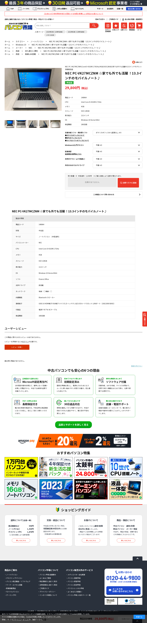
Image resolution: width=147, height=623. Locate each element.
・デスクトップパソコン (13, 578)
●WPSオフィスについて (73, 138)
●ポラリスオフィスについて (74, 135)
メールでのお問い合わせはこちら (122, 590)
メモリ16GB (50, 35)
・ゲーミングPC (10, 595)
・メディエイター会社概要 (75, 574)
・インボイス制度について (47, 595)
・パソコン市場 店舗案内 (47, 574)
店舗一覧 (120, 8)
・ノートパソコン (11, 574)
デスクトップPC (43, 8)
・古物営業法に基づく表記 (47, 585)
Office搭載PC (62, 8)
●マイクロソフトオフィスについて (77, 140)
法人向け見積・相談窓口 (133, 19)
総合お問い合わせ (134, 9)
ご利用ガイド (113, 19)
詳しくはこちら (21, 540)
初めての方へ (100, 19)
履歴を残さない (136, 366)
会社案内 (110, 8)
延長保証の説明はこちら (73, 154)
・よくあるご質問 (44, 578)
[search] (94, 25)
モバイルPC (79, 8)
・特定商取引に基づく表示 (47, 581)
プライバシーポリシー (21, 619)
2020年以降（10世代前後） (55, 32)
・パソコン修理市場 (73, 581)
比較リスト (145, 321)
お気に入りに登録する (137, 62)
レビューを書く (17, 347)
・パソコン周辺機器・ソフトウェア (17, 581)
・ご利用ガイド (43, 588)
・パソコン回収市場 (73, 585)
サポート (100, 8)
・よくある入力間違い (74, 591)
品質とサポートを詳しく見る (73, 424)
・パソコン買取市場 (73, 578)
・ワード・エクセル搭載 (13, 585)
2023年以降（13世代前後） (76, 32)
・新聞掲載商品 (10, 588)
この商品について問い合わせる (103, 194)
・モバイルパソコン (12, 591)
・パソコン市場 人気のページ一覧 (78, 595)
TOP (12, 8)
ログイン (25, 341)
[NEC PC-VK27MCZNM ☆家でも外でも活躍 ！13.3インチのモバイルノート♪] (33, 89)
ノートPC (25, 8)
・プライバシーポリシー (47, 591)
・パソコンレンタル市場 (75, 588)
